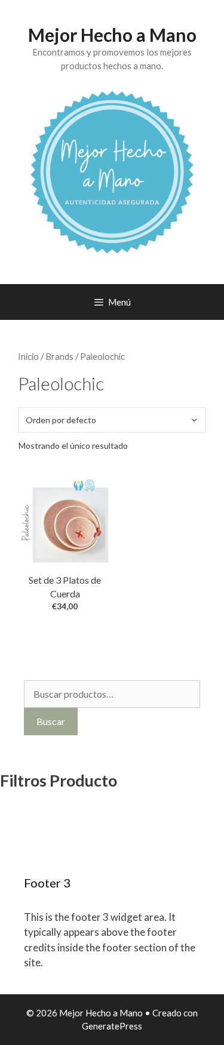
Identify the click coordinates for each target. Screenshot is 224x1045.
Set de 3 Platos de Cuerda (65, 586)
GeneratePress (112, 1026)
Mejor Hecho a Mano (112, 34)
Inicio (28, 356)
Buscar (50, 721)
